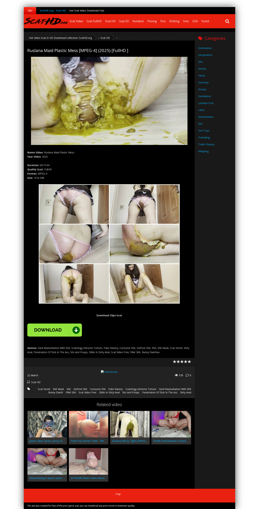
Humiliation (204, 96)
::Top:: (118, 494)
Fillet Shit (71, 392)
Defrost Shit (80, 389)
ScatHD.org (46, 21)
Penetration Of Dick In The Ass (159, 392)
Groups (202, 89)
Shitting (174, 21)
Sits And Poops (131, 392)
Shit (69, 389)
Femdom (138, 21)
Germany (203, 82)
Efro (200, 61)
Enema (202, 68)
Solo (186, 21)
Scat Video (76, 21)
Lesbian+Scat (206, 103)
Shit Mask (58, 389)
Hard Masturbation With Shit (175, 389)
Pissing (152, 21)
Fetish (201, 75)
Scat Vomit (44, 389)
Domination (205, 48)
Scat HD (110, 21)
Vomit (205, 21)
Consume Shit (98, 389)
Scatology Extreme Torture (140, 389)
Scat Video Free (87, 392)
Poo (163, 21)
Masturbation (206, 116)
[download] (54, 330)
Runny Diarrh (55, 392)
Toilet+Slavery (206, 144)
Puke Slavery (115, 389)
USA (195, 21)
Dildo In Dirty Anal (109, 392)
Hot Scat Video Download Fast (86, 10)
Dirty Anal (185, 392)
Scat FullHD (94, 21)
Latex (201, 110)
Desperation (205, 55)
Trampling (204, 137)
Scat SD (124, 21)
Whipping (203, 151)
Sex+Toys (203, 130)
